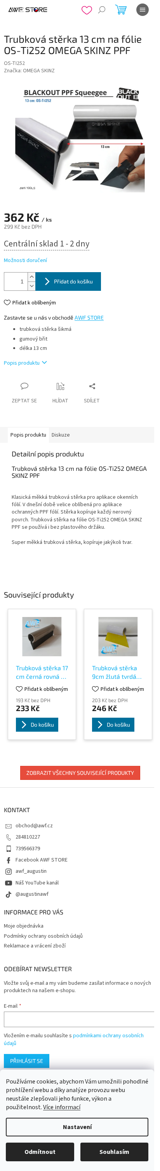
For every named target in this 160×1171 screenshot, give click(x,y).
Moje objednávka (23, 926)
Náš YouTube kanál (37, 883)
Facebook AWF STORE (42, 860)
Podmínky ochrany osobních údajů (43, 936)
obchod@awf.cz (34, 826)
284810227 (28, 837)
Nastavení (77, 1127)
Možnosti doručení (25, 260)
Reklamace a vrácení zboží (35, 946)
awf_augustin (31, 871)
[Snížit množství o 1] (31, 285)
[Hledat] (102, 9)
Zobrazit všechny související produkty (80, 772)
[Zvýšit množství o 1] (31, 277)
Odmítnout (40, 1152)
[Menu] (142, 9)
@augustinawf (32, 894)
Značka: (29, 71)
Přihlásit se (26, 1060)
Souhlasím (114, 1152)
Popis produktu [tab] (28, 435)
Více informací (61, 1107)
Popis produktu (22, 363)
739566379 (28, 849)
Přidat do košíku (73, 281)
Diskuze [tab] (61, 435)
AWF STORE (89, 317)
